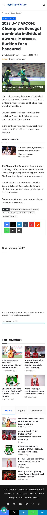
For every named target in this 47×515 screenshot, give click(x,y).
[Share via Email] (13, 230)
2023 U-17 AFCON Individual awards (24, 209)
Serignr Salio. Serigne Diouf (24, 213)
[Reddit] (37, 224)
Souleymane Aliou (9, 216)
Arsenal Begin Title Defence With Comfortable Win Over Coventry (34, 364)
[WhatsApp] (7, 230)
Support (33, 493)
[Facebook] (7, 224)
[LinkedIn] (19, 224)
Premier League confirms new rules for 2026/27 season (34, 391)
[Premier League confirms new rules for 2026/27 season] (35, 380)
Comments (36, 410)
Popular (21, 410)
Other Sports (16, 13)
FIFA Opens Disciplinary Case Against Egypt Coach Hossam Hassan (31, 474)
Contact (25, 493)
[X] (13, 224)
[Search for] (43, 6)
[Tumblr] (25, 224)
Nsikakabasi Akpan (11, 55)
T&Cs (17, 497)
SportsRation (8, 493)
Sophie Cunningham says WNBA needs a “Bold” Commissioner (31, 150)
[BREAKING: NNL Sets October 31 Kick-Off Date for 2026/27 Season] (12, 380)
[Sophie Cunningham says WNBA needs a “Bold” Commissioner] (9, 150)
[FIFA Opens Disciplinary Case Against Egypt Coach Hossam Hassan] (9, 475)
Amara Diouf (7, 213)
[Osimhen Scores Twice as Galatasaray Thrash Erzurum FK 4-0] (12, 352)
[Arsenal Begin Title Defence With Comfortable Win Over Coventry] (35, 352)
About (17, 493)
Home (6, 13)
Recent (8, 410)
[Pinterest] (31, 224)
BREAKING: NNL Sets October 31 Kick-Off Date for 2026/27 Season (12, 393)
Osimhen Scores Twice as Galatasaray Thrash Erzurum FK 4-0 (12, 364)
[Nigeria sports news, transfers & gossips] (17, 5)
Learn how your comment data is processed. (23, 313)
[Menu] (3, 6)
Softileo (35, 497)
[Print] (19, 230)
